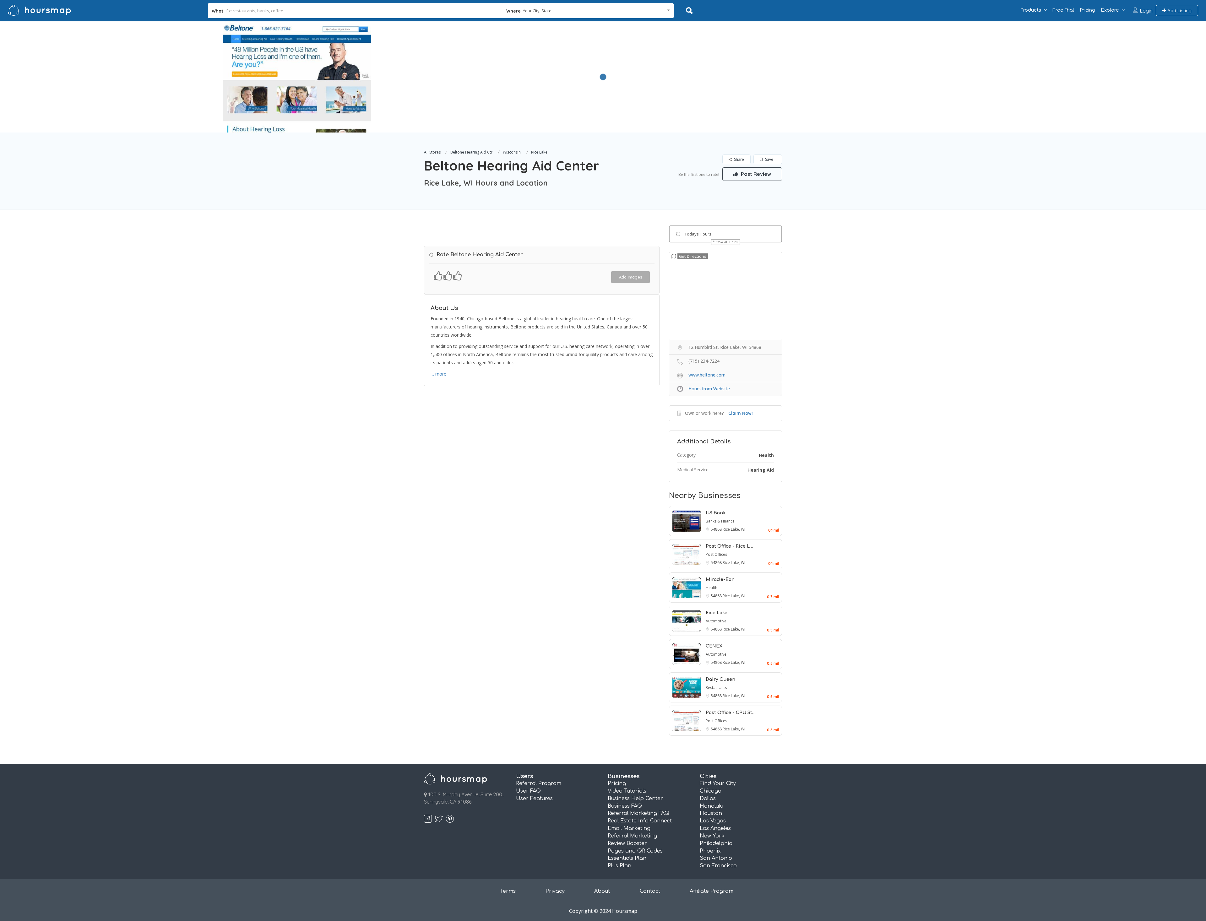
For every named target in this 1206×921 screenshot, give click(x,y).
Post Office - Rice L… (729, 546)
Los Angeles (715, 828)
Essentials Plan (627, 858)
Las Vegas (713, 821)
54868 (717, 529)
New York (712, 836)
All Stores (432, 152)
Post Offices (716, 554)
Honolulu (711, 806)
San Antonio (716, 858)
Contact (650, 891)
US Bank (715, 513)
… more (438, 374)
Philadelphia (716, 843)
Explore (1110, 10)
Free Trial (1063, 10)
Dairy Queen (720, 679)
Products (1030, 10)
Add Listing (1179, 11)
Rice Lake (539, 152)
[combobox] (588, 10)
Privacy (555, 891)
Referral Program (538, 783)
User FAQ (528, 791)
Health (766, 455)
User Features (534, 798)
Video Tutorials (627, 791)
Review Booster (627, 843)
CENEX (714, 646)
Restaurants (716, 687)
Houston (711, 813)
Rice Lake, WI (734, 529)
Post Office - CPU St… (731, 712)
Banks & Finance (720, 521)
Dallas (708, 798)
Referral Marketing (632, 836)
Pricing (1087, 10)
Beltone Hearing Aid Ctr (471, 152)
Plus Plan (619, 866)
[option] (297, 77)
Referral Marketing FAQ (638, 813)
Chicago (710, 791)
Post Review (755, 174)
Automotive (716, 621)
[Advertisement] (782, 65)
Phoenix (710, 851)
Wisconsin (512, 152)
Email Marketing (629, 828)
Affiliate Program (711, 891)
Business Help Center (635, 798)
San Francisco (718, 866)
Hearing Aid (760, 470)
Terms (508, 891)
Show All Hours (727, 242)
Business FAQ (625, 806)
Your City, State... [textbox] (538, 11)
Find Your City (718, 783)
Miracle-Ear (720, 579)
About (602, 891)
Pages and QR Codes (635, 851)
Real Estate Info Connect (640, 821)
